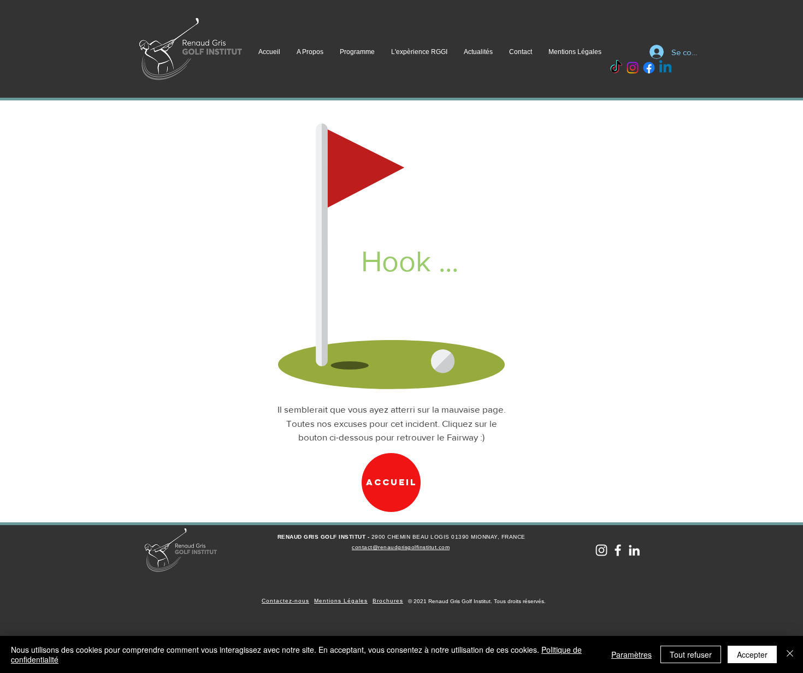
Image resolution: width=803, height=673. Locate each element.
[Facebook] (649, 67)
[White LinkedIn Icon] (634, 550)
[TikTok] (616, 67)
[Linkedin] (665, 67)
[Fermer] (789, 654)
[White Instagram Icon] (601, 550)
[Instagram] (632, 67)
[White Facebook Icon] (617, 550)
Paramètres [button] (631, 654)
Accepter (752, 654)
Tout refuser (691, 654)
